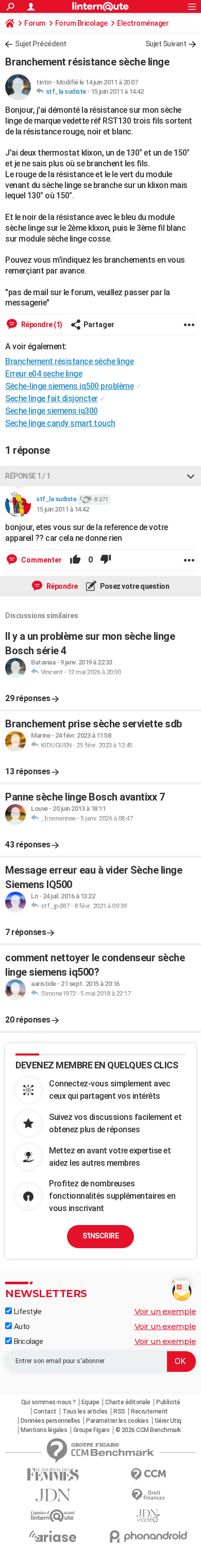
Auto (21, 1326)
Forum (34, 23)
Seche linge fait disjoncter (51, 398)
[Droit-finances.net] (148, 1495)
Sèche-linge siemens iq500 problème (69, 386)
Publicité (168, 1402)
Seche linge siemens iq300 (51, 411)
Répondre (61, 586)
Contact (45, 1411)
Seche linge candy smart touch (60, 423)
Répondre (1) (41, 324)
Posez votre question (134, 586)
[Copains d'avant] (52, 1515)
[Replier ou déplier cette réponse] (190, 476)
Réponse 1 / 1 (28, 476)
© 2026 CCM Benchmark (148, 1430)
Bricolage (27, 1341)
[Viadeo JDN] (148, 1515)
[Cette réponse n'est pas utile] (105, 560)
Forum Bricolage (81, 23)
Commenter (41, 560)
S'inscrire (100, 1236)
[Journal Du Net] (52, 1495)
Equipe (90, 1402)
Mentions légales (44, 1430)
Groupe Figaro (91, 1430)
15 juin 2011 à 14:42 (117, 91)
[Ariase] (52, 1536)
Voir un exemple (165, 1311)
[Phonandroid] (148, 1536)
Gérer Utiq (168, 1420)
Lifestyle (26, 1311)
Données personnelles (50, 1420)
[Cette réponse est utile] (75, 560)
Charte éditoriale (127, 1402)
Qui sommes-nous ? (48, 1402)
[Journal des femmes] (52, 1474)
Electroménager (143, 23)
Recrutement (149, 1411)
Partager (98, 324)
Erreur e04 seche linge (43, 374)
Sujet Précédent (40, 44)
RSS (119, 1411)
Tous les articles (85, 1411)
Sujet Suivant (166, 44)
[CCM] (148, 1474)
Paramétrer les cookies (117, 1420)
